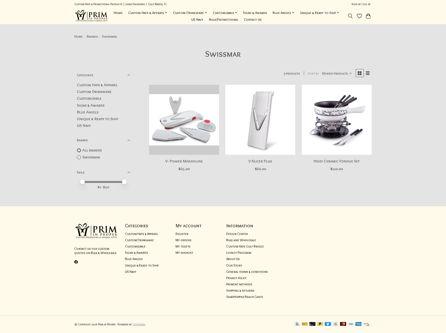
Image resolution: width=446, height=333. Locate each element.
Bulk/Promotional (223, 19)
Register (182, 234)
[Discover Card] (366, 324)
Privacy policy (236, 278)
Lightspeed (139, 324)
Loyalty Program (238, 253)
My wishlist (184, 253)
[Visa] (351, 324)
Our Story (234, 265)
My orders (183, 240)
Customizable (89, 98)
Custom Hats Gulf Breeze (245, 246)
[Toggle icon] (350, 16)
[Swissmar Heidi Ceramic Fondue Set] (337, 120)
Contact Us (253, 19)
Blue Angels (87, 111)
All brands (92, 150)
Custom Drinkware (94, 91)
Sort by (313, 73)
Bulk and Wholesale (241, 240)
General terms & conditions (247, 272)
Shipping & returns (240, 290)
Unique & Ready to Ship (97, 118)
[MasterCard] (343, 324)
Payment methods (239, 284)
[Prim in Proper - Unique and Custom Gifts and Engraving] (91, 16)
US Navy (197, 19)
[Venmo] (328, 324)
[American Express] (358, 324)
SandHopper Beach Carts (244, 297)
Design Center (237, 234)
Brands (92, 36)
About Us (233, 259)
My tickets (183, 246)
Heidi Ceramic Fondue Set (337, 160)
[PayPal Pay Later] (320, 324)
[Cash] (335, 324)
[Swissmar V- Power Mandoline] (184, 120)
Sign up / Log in (360, 4)
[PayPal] (305, 324)
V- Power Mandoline (184, 160)
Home (118, 12)
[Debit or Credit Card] (312, 324)
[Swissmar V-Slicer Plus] (260, 120)
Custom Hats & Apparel (97, 84)
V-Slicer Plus (260, 160)
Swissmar (91, 157)
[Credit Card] (297, 324)
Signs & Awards (255, 12)
